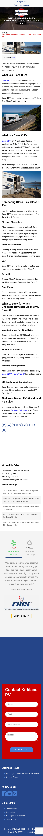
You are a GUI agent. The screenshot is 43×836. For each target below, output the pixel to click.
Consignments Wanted (15, 816)
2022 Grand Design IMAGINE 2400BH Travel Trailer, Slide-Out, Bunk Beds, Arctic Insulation (21, 500)
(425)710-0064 (22, 2)
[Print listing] (4, 430)
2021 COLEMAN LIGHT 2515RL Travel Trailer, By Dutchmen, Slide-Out (20, 515)
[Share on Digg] (19, 425)
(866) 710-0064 (22, 5)
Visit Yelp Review (21, 616)
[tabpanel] (21, 588)
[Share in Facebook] (29, 425)
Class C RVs (6, 141)
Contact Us (10, 812)
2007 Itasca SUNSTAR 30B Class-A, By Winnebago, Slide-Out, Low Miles (21, 523)
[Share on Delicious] (24, 425)
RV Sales (14, 410)
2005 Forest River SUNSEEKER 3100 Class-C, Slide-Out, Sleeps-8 (21, 508)
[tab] (14, 547)
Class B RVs (6, 80)
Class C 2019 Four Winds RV (13, 374)
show (13, 57)
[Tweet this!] (4, 425)
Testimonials (11, 808)
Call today (23, 410)
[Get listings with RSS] (34, 425)
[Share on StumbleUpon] (9, 425)
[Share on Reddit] (14, 425)
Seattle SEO (11, 819)
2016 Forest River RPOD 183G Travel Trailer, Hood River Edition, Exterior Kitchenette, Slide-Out (20, 492)
